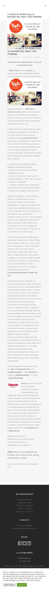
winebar (23, 458)
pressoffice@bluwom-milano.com (24, 528)
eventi (29, 455)
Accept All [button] (21, 585)
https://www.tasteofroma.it (20, 369)
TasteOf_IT (34, 372)
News (17, 57)
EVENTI (12, 57)
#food (16, 452)
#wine (23, 455)
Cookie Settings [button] (9, 585)
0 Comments (27, 57)
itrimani (36, 455)
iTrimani (29, 70)
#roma (22, 452)
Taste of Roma (14, 70)
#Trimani (11, 455)
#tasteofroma (31, 452)
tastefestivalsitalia (15, 372)
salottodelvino (13, 458)
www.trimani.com (32, 428)
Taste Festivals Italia (16, 378)
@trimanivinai (14, 431)
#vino (18, 455)
